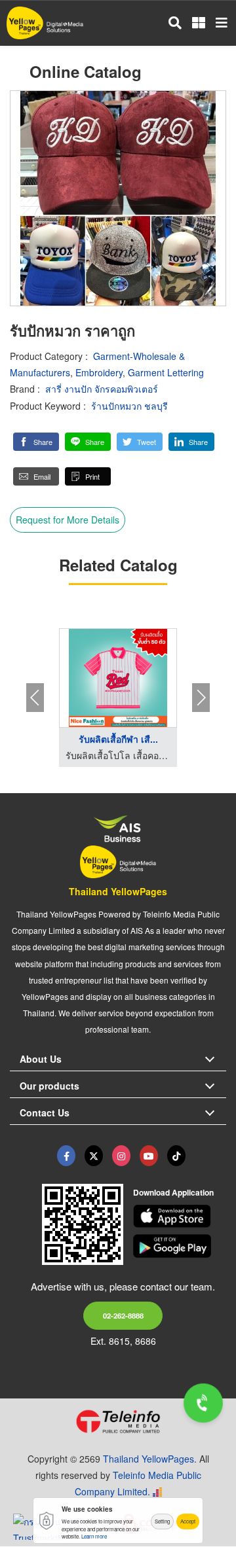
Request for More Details (67, 519)
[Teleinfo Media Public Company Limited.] (118, 1421)
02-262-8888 (123, 1315)
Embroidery (99, 372)
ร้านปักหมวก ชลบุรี (129, 405)
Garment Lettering (166, 372)
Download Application (173, 1192)
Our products (49, 1085)
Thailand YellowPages (118, 891)
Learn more (94, 1536)
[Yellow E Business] (66, 1155)
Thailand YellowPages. (150, 1458)
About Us (41, 1058)
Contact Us (44, 1112)
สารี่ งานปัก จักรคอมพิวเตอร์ (101, 388)
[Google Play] (180, 1246)
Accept (187, 1521)
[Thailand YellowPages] (94, 1155)
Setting (162, 1521)
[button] (36, 442)
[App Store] (180, 1216)
